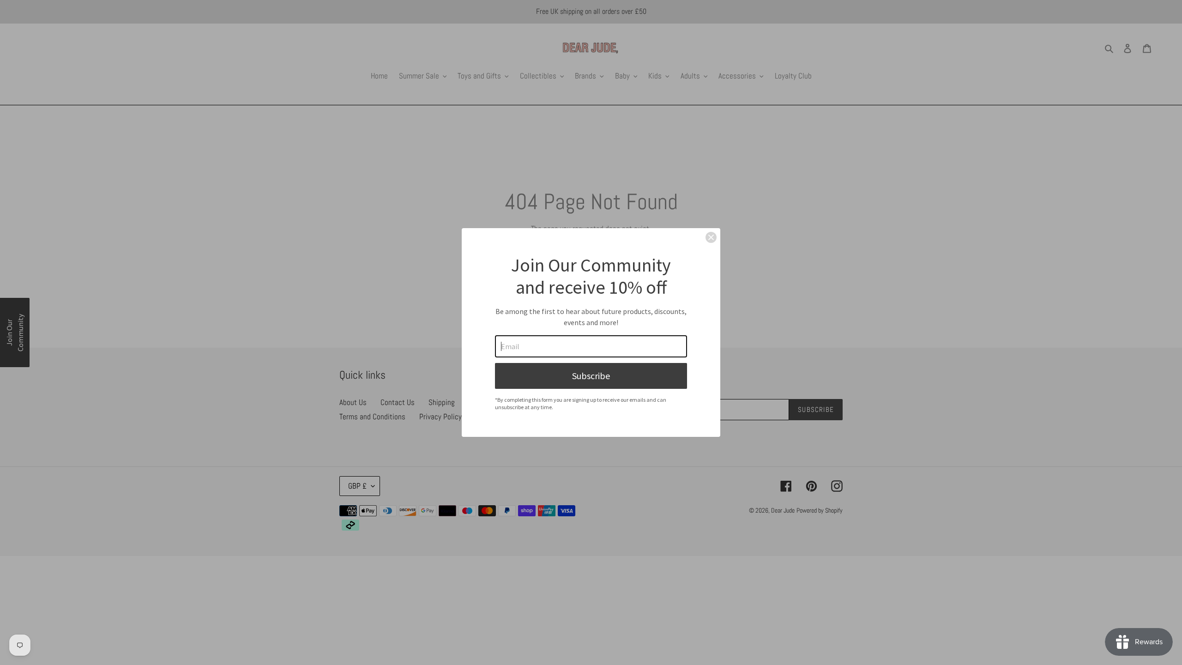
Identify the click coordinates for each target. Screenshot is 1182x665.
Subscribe (591, 375)
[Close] (711, 237)
